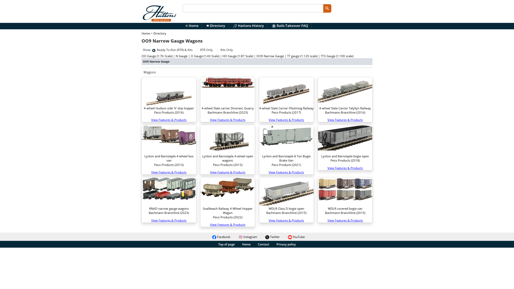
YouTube (298, 237)
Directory (216, 25)
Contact (263, 244)
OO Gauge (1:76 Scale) (157, 56)
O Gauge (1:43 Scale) (205, 56)
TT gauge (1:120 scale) (302, 56)
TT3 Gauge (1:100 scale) (337, 56)
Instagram (250, 237)
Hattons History (250, 25)
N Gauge (182, 56)
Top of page (226, 244)
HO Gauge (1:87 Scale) (237, 56)
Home (192, 25)
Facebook (223, 237)
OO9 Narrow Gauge (270, 56)
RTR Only (206, 50)
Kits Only (226, 50)
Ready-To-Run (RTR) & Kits (175, 50)
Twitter (274, 237)
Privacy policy (286, 244)
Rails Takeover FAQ (292, 25)
